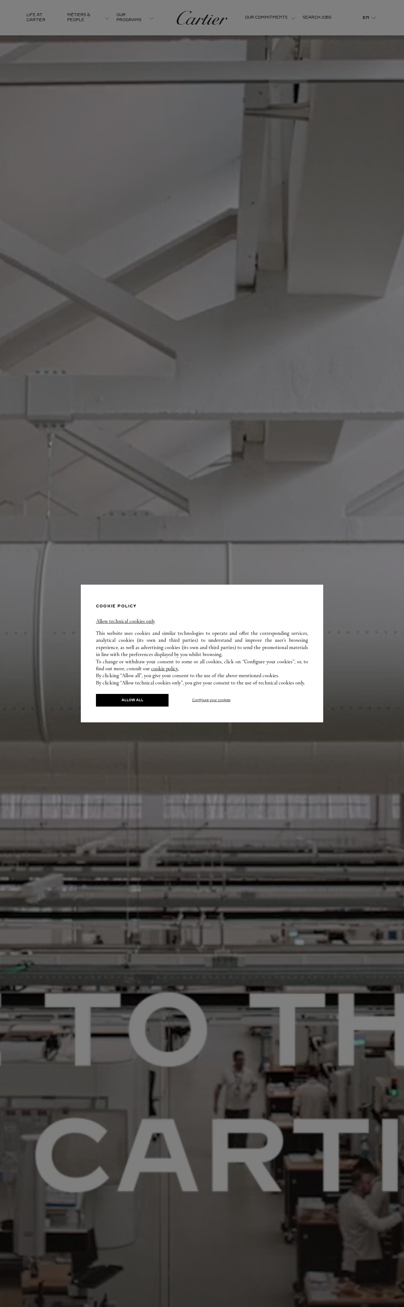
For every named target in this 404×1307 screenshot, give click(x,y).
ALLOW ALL (132, 700)
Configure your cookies (211, 700)
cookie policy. (165, 669)
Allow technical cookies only (125, 621)
